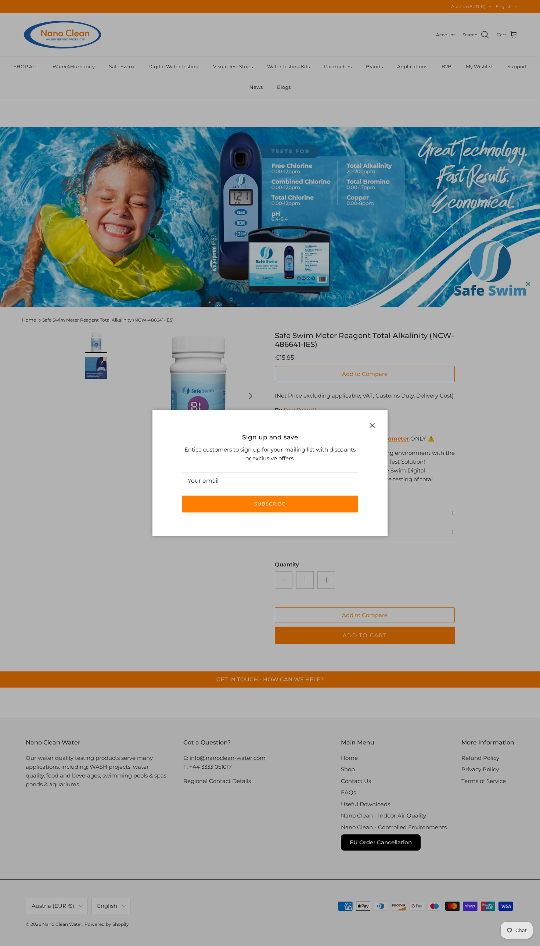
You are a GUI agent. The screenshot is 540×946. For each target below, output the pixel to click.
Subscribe (270, 504)
